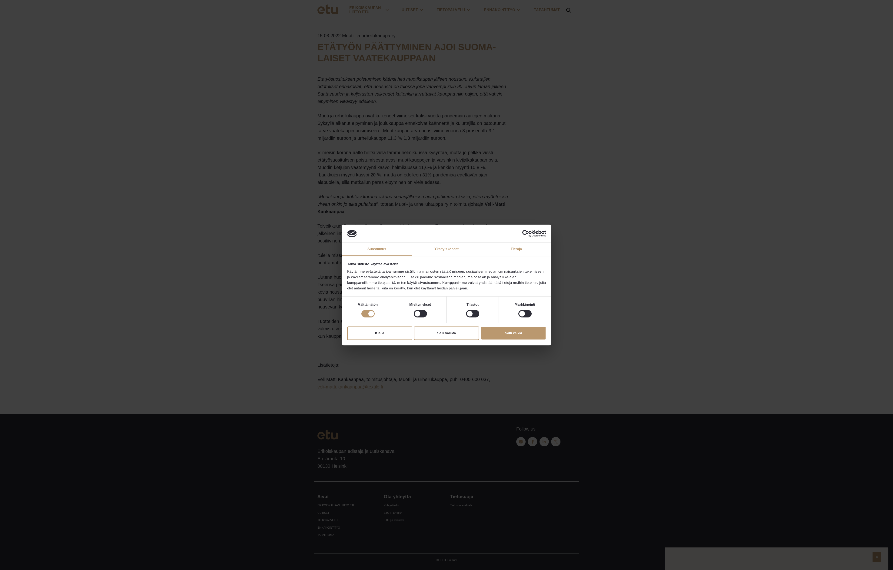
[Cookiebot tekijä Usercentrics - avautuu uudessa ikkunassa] (525, 233)
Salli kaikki (513, 333)
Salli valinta (446, 333)
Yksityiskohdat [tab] (446, 249)
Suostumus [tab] (376, 249)
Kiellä (379, 333)
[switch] (420, 314)
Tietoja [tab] (516, 249)
